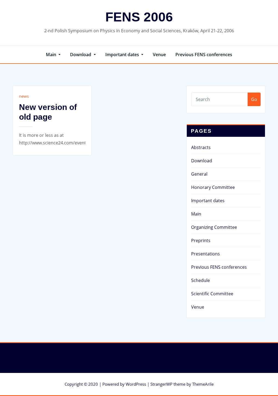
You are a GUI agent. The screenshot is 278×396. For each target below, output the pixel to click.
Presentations (205, 254)
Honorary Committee (213, 187)
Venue (159, 55)
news (24, 96)
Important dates (122, 55)
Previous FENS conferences (203, 55)
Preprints (200, 240)
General (199, 174)
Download (81, 55)
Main (51, 55)
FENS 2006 (139, 17)
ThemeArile (203, 384)
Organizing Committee (214, 227)
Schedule (200, 280)
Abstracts (201, 147)
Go (254, 99)
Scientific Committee (212, 294)
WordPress (136, 384)
